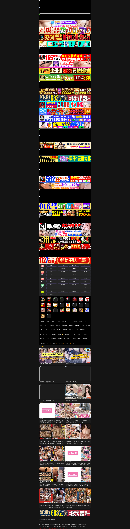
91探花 (62, 275)
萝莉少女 (85, 265)
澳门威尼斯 (42, 343)
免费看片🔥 (60, 334)
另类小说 (51, 294)
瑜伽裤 (74, 281)
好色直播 (42, 338)
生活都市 (51, 291)
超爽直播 (77, 325)
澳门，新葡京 (67, 338)
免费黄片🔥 (68, 343)
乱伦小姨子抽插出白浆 (71, 400)
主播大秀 (42, 329)
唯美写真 (74, 284)
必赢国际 (52, 325)
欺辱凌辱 (51, 275)
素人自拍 (85, 268)
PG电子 (69, 321)
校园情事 (63, 291)
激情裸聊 (73, 334)
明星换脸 (63, 281)
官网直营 (58, 321)
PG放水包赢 (64, 325)
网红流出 (74, 275)
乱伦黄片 (53, 329)
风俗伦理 (85, 291)
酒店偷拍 (88, 325)
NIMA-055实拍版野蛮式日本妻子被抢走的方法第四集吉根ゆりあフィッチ (52, 463)
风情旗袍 (51, 281)
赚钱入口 (75, 343)
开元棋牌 (53, 321)
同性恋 (85, 287)
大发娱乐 (42, 334)
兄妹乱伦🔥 (61, 343)
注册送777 (81, 321)
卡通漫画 (51, 284)
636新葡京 (67, 334)
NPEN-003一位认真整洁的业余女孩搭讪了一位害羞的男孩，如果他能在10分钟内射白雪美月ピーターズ (52, 422)
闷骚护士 (85, 281)
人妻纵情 (74, 291)
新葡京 (41, 325)
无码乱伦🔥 (86, 334)
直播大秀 (85, 338)
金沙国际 (60, 338)
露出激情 (63, 284)
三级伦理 (51, 268)
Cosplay (74, 268)
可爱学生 (74, 278)
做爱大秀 (79, 338)
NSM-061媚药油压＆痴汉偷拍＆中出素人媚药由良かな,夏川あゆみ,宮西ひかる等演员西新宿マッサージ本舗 (52, 443)
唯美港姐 (74, 271)
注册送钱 (75, 321)
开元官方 (47, 338)
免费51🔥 (79, 334)
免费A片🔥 (55, 343)
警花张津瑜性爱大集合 (71, 382)
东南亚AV (85, 271)
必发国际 (76, 329)
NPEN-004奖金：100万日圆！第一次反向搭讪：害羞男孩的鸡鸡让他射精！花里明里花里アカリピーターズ (78, 486)
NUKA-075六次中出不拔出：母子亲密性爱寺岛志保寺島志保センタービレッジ (78, 442)
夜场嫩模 (71, 329)
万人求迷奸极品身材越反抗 (47, 400)
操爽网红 (71, 325)
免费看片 (73, 338)
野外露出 (85, 275)
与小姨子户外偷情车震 (71, 363)
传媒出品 (51, 287)
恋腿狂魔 (85, 278)
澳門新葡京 (48, 334)
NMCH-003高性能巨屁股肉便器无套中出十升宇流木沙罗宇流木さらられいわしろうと (51, 485)
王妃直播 (47, 329)
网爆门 (85, 284)
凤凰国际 (58, 325)
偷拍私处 (59, 329)
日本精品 (63, 268)
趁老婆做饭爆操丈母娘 (46, 363)
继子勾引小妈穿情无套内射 (47, 382)
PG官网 (47, 321)
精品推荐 (51, 265)
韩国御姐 (63, 271)
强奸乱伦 (63, 265)
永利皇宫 (54, 334)
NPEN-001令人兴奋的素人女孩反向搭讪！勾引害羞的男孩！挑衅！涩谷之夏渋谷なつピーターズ (78, 464)
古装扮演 (51, 278)
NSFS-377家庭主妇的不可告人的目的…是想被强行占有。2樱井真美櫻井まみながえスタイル (52, 506)
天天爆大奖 (53, 338)
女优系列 (63, 278)
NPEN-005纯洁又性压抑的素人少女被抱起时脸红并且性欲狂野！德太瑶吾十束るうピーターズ (78, 421)
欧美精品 (74, 265)
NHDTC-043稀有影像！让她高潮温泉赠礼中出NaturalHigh (77, 506)
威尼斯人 (42, 321)
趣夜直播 (65, 329)
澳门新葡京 (82, 329)
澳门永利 (64, 321)
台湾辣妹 (51, 271)
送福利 (87, 321)
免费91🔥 (49, 343)
